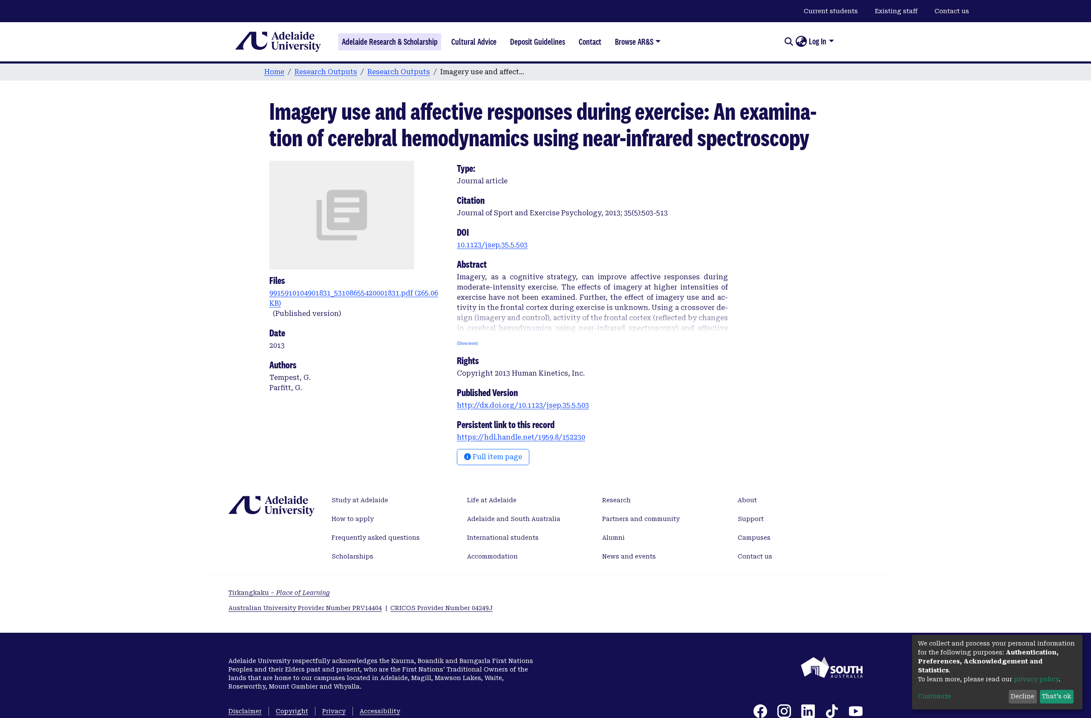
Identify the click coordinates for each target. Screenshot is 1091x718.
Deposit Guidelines (537, 42)
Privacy (334, 711)
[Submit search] (788, 42)
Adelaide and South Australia (513, 518)
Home (274, 72)
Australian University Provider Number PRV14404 (305, 608)
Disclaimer (245, 711)
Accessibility (380, 711)
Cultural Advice (473, 42)
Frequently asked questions (376, 537)
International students (503, 537)
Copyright (292, 711)
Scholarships (352, 556)
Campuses (754, 537)
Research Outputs (325, 72)
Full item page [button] (496, 457)
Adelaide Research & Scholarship (390, 42)
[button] (801, 42)
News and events (629, 556)
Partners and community (641, 518)
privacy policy (1036, 679)
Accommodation (492, 556)
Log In (817, 41)
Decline (1022, 696)
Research (616, 500)
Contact (590, 42)
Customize (934, 696)
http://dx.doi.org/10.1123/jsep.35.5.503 (523, 405)
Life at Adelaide (492, 500)
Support (751, 518)
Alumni (613, 537)
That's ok (1056, 696)
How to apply (353, 518)
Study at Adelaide (360, 500)
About (747, 500)
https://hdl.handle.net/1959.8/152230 (521, 437)
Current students (831, 11)
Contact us (952, 11)
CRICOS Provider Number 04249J (441, 608)
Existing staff (896, 11)
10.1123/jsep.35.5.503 (492, 245)
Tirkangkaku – (279, 592)
